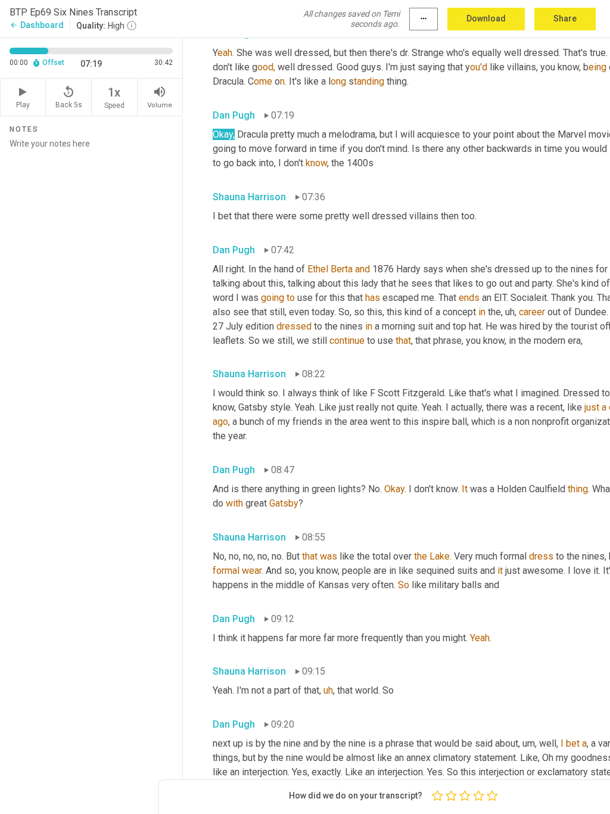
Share (565, 18)
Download (486, 18)
